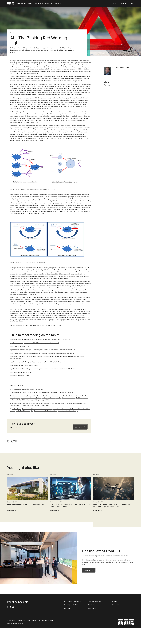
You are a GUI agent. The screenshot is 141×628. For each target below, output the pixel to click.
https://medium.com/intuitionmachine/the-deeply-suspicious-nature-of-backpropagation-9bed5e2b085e (42, 353)
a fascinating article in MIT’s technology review (46, 325)
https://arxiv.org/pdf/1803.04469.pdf (21, 372)
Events (115, 3)
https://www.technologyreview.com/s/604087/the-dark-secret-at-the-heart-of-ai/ (34, 343)
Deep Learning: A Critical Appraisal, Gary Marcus (27, 389)
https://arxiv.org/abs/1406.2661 (19, 375)
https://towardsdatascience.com (19, 346)
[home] (10, 3)
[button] (21, 3)
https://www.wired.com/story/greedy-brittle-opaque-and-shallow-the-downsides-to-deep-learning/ (40, 339)
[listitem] (27, 493)
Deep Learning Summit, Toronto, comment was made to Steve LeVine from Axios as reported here (42, 392)
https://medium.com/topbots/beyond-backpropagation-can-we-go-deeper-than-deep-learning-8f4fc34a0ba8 (43, 350)
